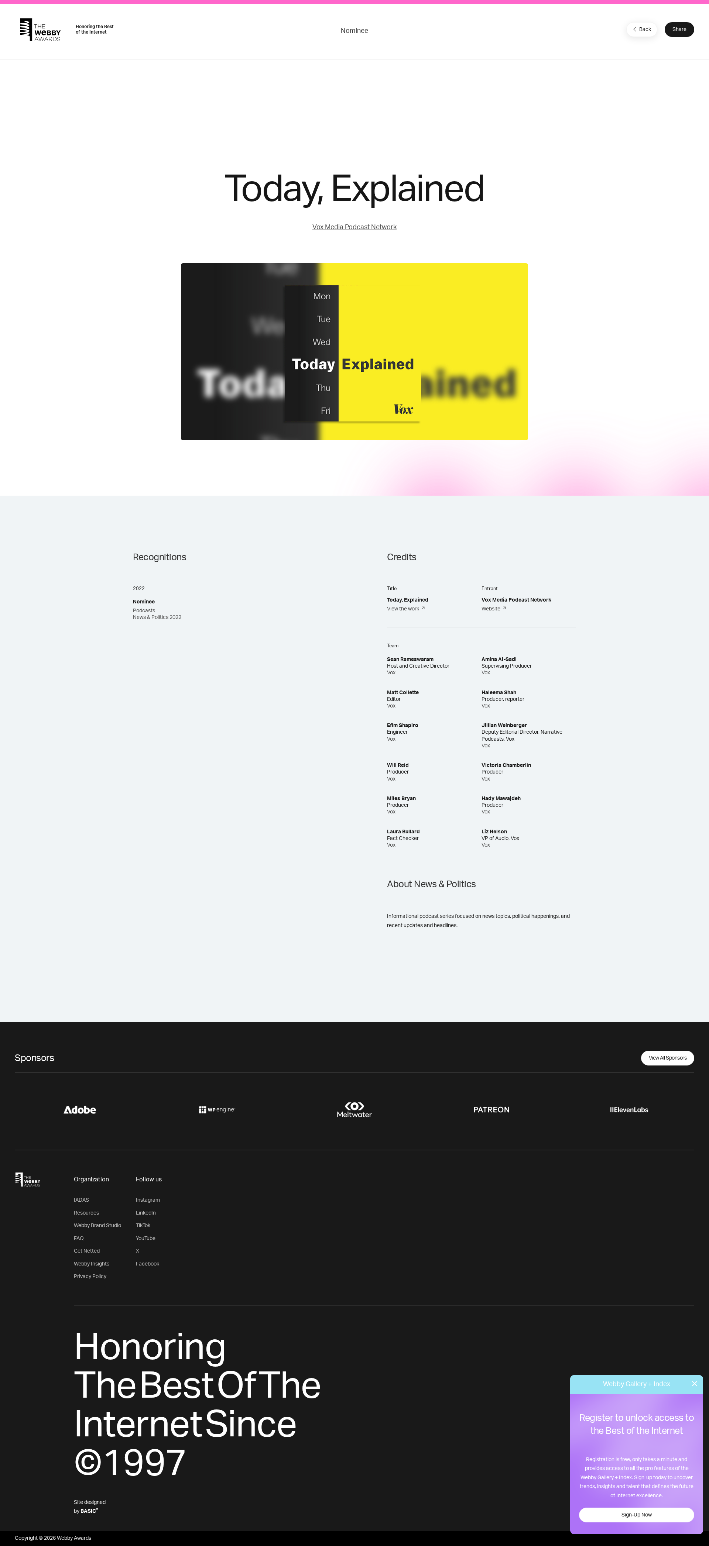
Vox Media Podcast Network (354, 227)
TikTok (143, 1225)
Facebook (147, 1264)
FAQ (79, 1238)
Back (645, 29)
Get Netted (87, 1251)
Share (679, 29)
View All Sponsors (668, 1058)
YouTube (145, 1238)
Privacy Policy (90, 1276)
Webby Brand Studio (97, 1225)
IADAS (81, 1200)
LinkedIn (146, 1213)
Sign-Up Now (636, 1515)
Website (491, 609)
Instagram (148, 1200)
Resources (86, 1213)
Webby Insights (91, 1264)
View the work (403, 609)
